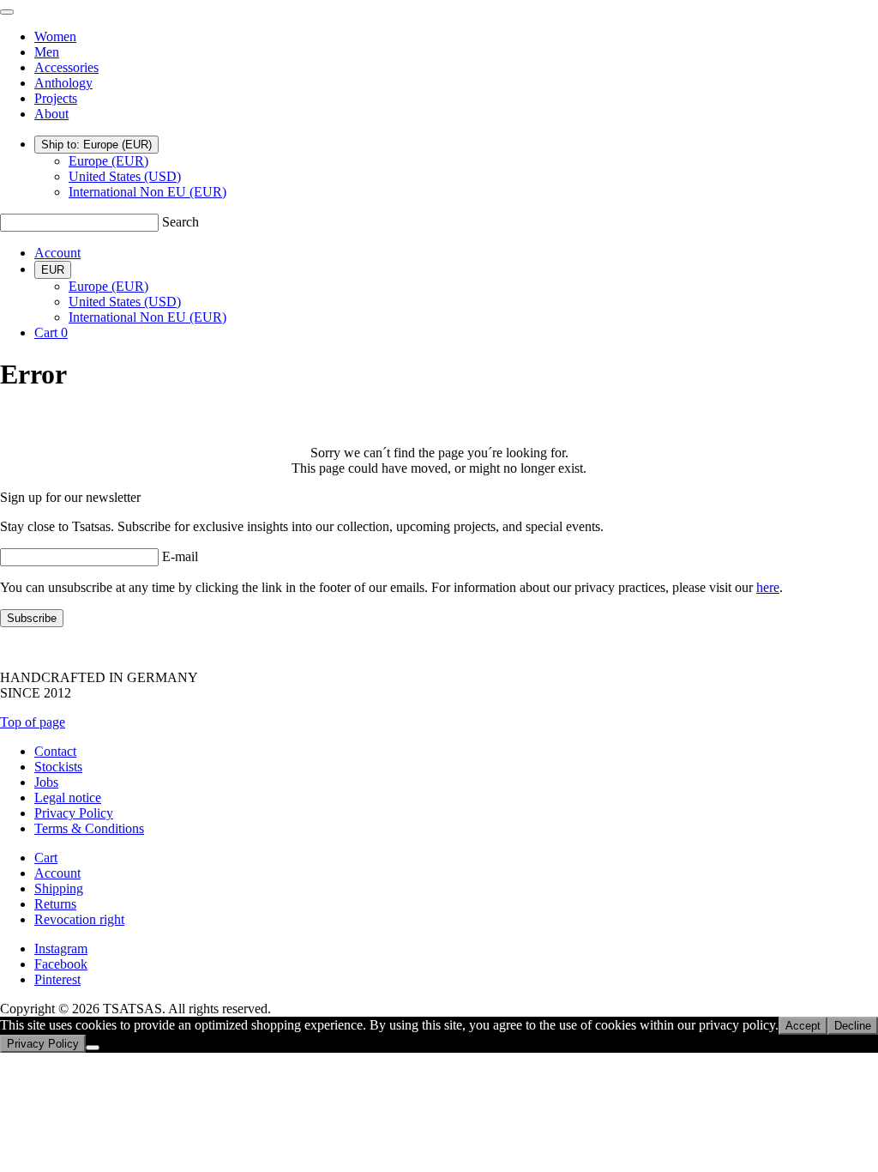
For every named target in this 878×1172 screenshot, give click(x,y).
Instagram (60, 948)
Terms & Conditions (89, 828)
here (767, 587)
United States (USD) (125, 176)
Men (46, 52)
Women (55, 36)
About (51, 113)
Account (57, 252)
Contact (55, 751)
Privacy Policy (73, 813)
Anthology (63, 83)
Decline (852, 1025)
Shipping (58, 888)
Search (180, 221)
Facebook (60, 964)
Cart (45, 857)
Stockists (58, 766)
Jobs (46, 782)
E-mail (180, 556)
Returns (55, 904)
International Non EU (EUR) (147, 191)
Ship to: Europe (96, 144)
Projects (55, 98)
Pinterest (57, 979)
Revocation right (79, 919)
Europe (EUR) (108, 161)
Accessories (66, 67)
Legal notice (67, 797)
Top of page (32, 722)
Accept (803, 1025)
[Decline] (92, 1047)
